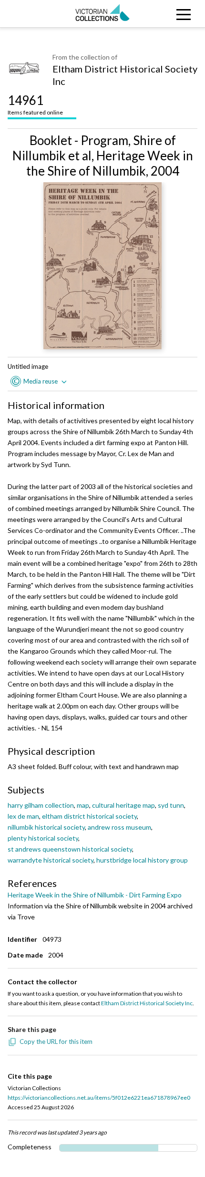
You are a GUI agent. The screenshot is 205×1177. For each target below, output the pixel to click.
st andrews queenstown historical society (70, 849)
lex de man (23, 816)
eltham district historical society (89, 816)
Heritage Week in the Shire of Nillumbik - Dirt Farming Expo (95, 895)
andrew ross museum (119, 827)
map (83, 805)
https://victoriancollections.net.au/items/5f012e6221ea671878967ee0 (99, 1097)
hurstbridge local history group (142, 860)
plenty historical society (43, 838)
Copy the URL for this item (56, 1041)
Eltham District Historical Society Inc (124, 75)
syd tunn (171, 805)
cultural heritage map (123, 805)
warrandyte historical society (50, 860)
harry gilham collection (41, 805)
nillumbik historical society (46, 827)
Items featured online (35, 104)
